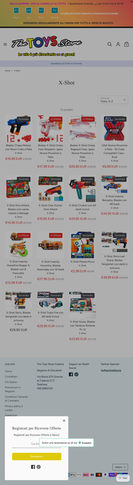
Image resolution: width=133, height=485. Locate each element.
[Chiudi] (64, 420)
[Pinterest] (39, 467)
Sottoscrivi (36, 456)
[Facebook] (33, 467)
